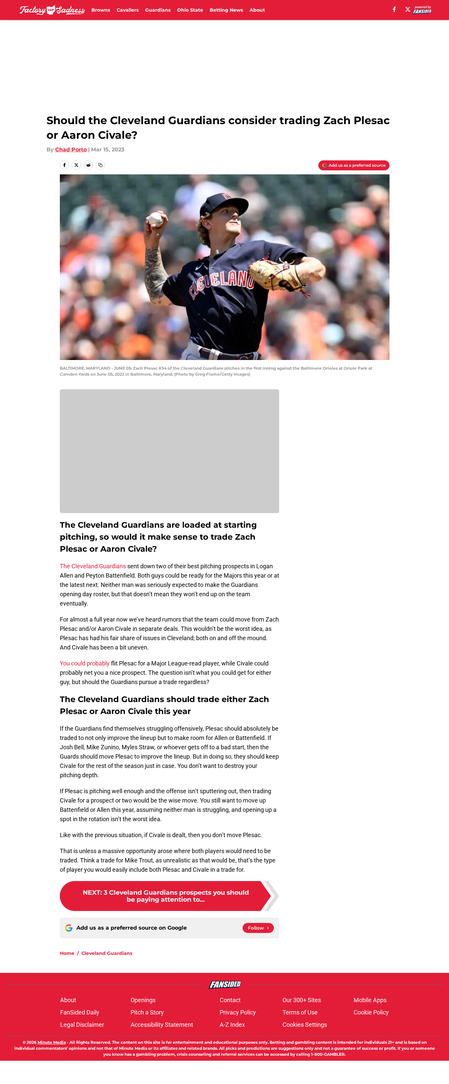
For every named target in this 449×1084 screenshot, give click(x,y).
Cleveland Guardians (106, 953)
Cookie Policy (371, 1012)
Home (67, 953)
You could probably (85, 663)
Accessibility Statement (162, 1024)
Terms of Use (300, 1012)
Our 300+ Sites (301, 999)
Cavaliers (128, 10)
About (257, 10)
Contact (230, 999)
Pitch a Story (147, 1012)
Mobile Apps (370, 999)
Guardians (157, 10)
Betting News (226, 10)
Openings (143, 999)
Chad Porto (71, 149)
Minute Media (52, 1042)
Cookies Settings (304, 1024)
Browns (100, 10)
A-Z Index (232, 1024)
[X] (407, 9)
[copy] (100, 165)
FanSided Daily (79, 1012)
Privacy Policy (238, 1012)
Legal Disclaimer (82, 1024)
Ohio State (190, 10)
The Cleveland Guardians (93, 566)
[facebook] (394, 9)
